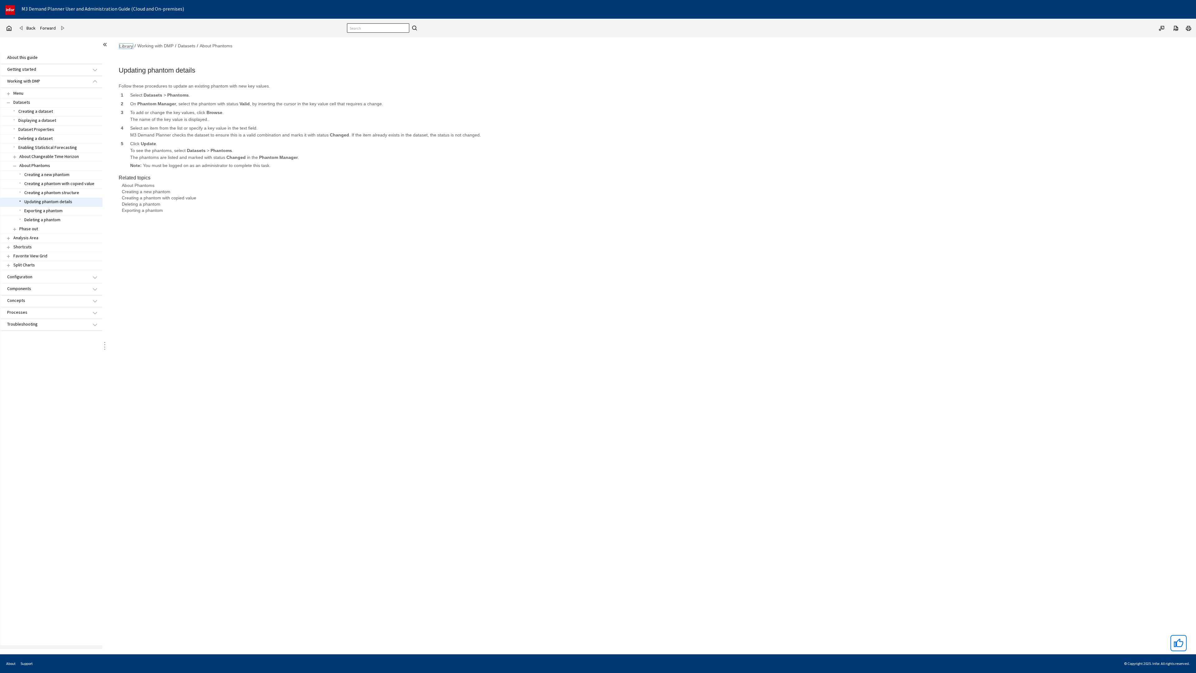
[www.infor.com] (10, 9)
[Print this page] (1188, 27)
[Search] (413, 28)
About (11, 663)
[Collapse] (8, 103)
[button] (44, 69)
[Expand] (8, 94)
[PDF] (1176, 27)
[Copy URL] (1161, 27)
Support (27, 663)
